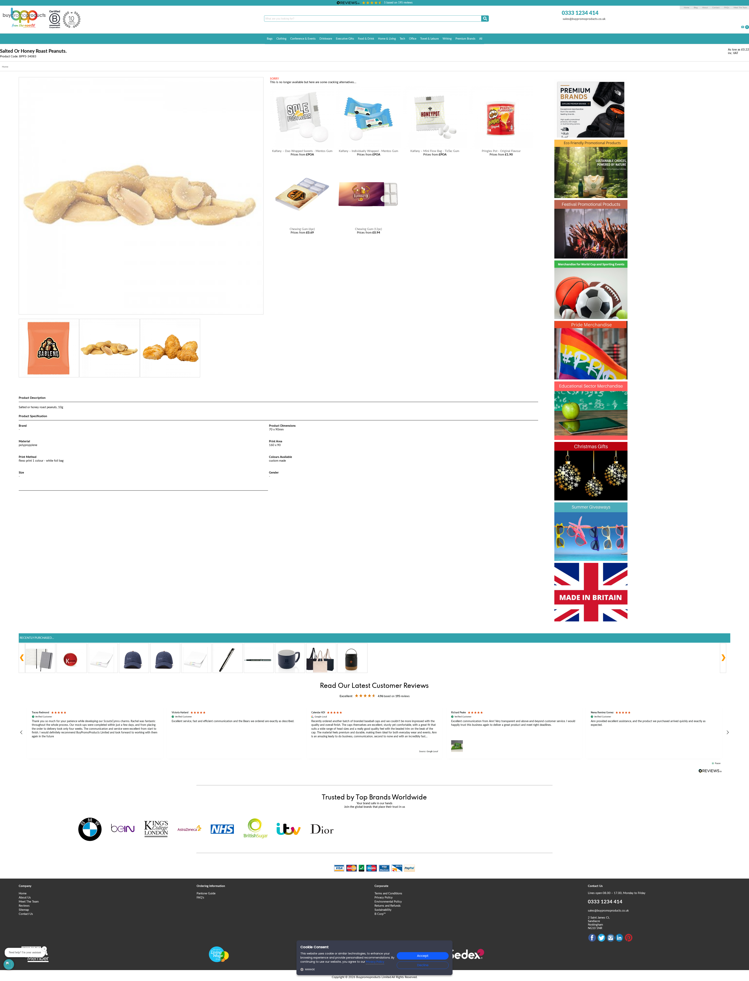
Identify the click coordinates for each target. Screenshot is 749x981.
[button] (21, 732)
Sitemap (24, 909)
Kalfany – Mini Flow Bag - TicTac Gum (434, 151)
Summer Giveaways (587, 508)
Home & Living (387, 38)
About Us (25, 897)
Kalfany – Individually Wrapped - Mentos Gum (368, 151)
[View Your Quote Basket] (742, 27)
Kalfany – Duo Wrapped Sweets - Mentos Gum (302, 151)
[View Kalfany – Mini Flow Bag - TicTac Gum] (435, 147)
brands (567, 85)
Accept (423, 955)
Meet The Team (740, 8)
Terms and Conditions (388, 893)
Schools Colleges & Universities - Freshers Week (590, 394)
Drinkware (325, 38)
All (480, 38)
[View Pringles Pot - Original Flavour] (501, 147)
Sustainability (382, 909)
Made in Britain (579, 569)
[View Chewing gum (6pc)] (302, 225)
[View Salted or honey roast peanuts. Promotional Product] (141, 312)
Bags (269, 38)
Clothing (281, 38)
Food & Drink (366, 38)
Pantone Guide (206, 893)
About (705, 8)
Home (686, 8)
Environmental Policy (388, 901)
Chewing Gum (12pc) (368, 229)
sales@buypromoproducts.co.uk (584, 19)
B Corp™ (380, 914)
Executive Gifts (345, 38)
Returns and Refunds (387, 905)
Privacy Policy (383, 897)
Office (412, 38)
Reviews (24, 905)
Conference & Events (303, 38)
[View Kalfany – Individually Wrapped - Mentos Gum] (368, 147)
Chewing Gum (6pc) (302, 229)
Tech (402, 38)
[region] (374, 732)
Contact (716, 8)
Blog (696, 8)
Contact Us (26, 914)
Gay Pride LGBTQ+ (586, 327)
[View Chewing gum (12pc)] (368, 225)
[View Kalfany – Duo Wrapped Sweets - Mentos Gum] (302, 147)
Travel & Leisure (429, 38)
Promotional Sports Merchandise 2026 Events (586, 273)
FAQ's (726, 8)
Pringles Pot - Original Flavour (501, 151)
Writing (447, 38)
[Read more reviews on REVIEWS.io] (710, 771)
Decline (423, 965)
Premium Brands (465, 38)
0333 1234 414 (580, 13)
